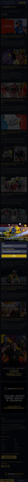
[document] (14, 241)
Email (2, 243)
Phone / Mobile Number (7, 249)
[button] (25, 226)
